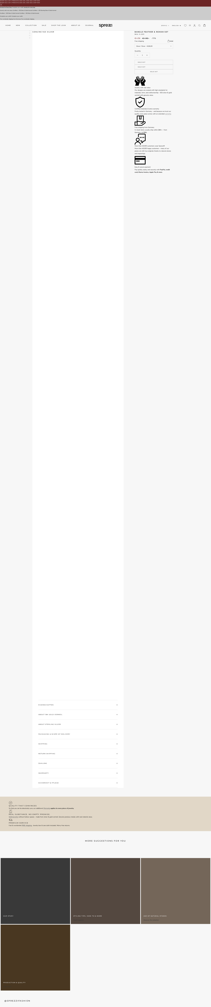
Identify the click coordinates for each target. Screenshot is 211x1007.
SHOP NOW (36, 1)
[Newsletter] (190, 25)
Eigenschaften (46, 705)
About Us (75, 25)
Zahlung (42, 763)
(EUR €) (164, 25)
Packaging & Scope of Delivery (54, 734)
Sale (44, 25)
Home (8, 25)
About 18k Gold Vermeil (50, 714)
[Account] (194, 25)
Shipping (42, 744)
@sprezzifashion (17, 1001)
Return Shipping (46, 753)
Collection (31, 25)
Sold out (141, 62)
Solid (171, 41)
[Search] (199, 25)
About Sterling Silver (49, 724)
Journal (89, 25)
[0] (185, 25)
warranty (168, 114)
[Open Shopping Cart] (204, 25)
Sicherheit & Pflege (48, 783)
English (175, 25)
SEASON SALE (4, 1)
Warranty (43, 773)
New (18, 25)
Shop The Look (58, 25)
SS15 (31, 1)
